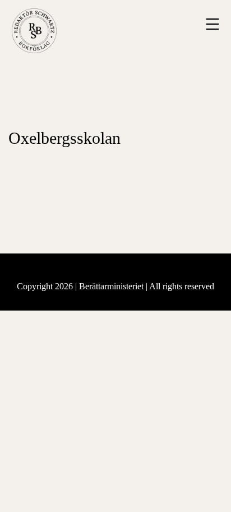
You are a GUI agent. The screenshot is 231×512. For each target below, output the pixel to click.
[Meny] (211, 24)
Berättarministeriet (112, 286)
